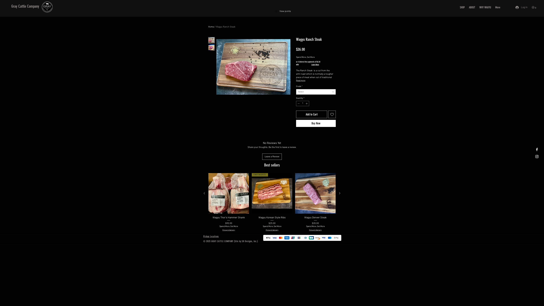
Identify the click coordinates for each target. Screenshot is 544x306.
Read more (300, 80)
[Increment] (307, 103)
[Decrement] (298, 103)
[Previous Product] (204, 193)
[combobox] (316, 92)
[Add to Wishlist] (332, 114)
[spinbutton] (302, 103)
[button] (535, 7)
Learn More (315, 64)
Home (211, 27)
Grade (299, 86)
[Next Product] (339, 193)
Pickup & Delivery (303, 54)
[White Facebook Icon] (537, 149)
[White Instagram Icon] (537, 156)
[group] (272, 202)
